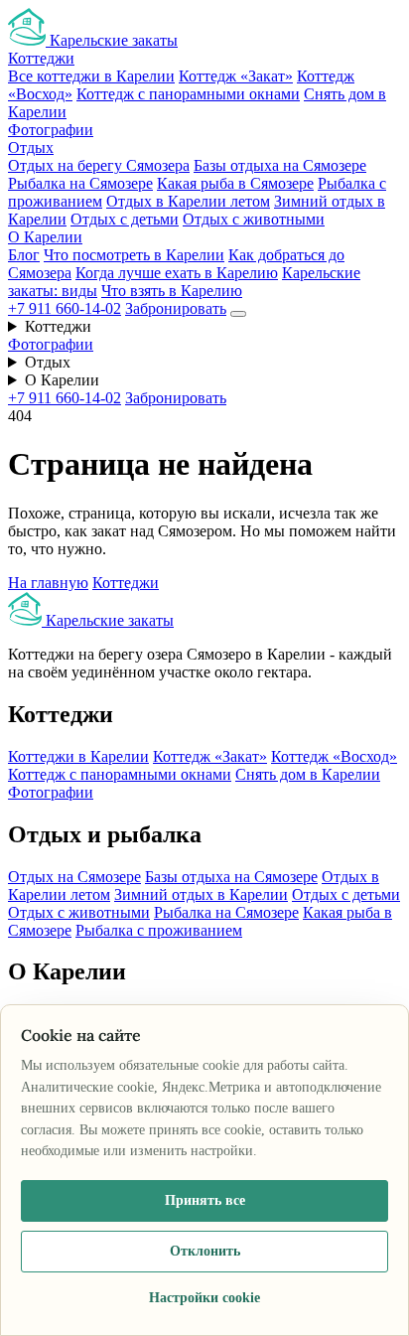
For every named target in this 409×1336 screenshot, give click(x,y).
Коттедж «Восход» (334, 756)
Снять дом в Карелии (307, 774)
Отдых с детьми (124, 219)
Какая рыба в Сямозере (235, 183)
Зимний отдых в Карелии (201, 894)
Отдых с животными (254, 219)
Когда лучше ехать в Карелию (176, 272)
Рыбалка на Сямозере (80, 183)
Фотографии (50, 129)
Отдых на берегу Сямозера (99, 165)
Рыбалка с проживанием (158, 930)
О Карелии (45, 236)
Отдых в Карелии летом (188, 201)
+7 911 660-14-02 (64, 308)
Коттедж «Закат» (236, 76)
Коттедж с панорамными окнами (188, 93)
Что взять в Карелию (171, 290)
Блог (24, 254)
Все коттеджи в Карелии (91, 76)
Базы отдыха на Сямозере (280, 165)
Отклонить (205, 1251)
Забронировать (175, 308)
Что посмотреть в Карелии (134, 254)
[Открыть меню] (238, 314)
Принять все (205, 1200)
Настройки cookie (204, 1297)
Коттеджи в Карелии (78, 756)
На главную (48, 582)
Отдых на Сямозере (74, 876)
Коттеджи (41, 58)
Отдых (31, 147)
